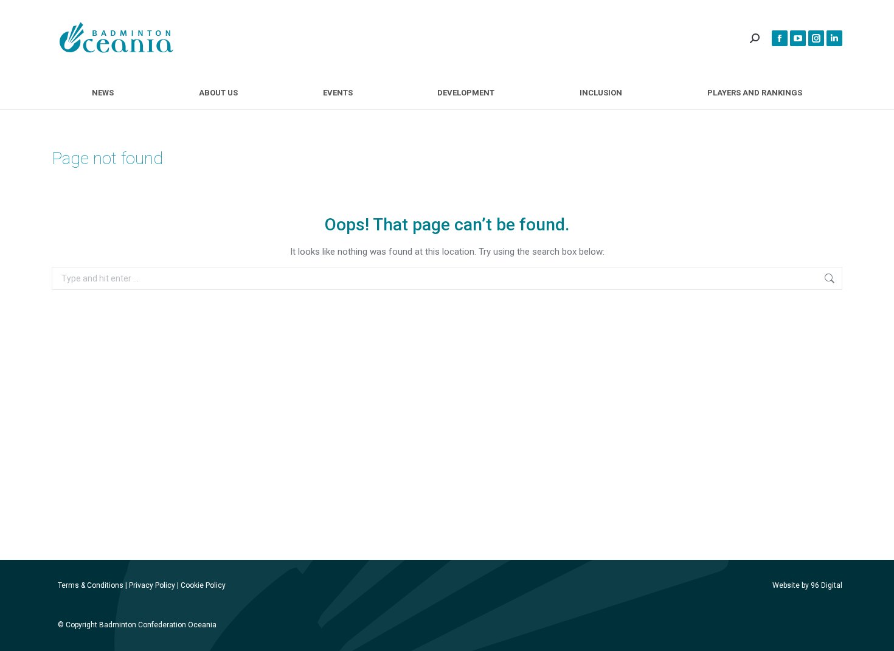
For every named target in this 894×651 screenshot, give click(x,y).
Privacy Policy (152, 585)
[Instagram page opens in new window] (816, 38)
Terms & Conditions (90, 585)
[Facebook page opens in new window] (780, 38)
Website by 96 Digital (807, 585)
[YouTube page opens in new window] (798, 38)
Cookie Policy (203, 585)
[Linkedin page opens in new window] (834, 38)
